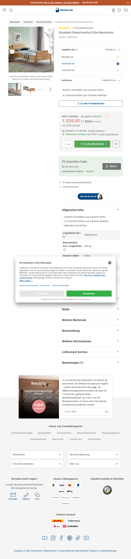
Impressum (19, 551)
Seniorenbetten (38, 439)
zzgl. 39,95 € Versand (71, 125)
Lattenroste (75, 439)
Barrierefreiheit (82, 551)
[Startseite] (64, 10)
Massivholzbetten (86, 433)
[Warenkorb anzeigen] (126, 10)
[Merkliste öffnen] (119, 10)
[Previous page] (12, 51)
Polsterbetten (64, 433)
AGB (27, 551)
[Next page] (50, 51)
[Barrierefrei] (113, 10)
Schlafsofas (94, 439)
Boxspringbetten (111, 433)
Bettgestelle (44, 433)
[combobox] (67, 144)
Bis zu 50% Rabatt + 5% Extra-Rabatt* (61, 3)
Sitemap (93, 551)
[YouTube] (86, 538)
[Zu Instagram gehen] (53, 538)
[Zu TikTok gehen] (78, 538)
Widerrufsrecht (50, 551)
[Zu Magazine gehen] (44, 538)
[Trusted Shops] (107, 490)
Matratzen (58, 439)
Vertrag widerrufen (66, 551)
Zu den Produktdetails (92, 103)
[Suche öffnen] (11, 10)
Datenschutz (36, 551)
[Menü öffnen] (5, 10)
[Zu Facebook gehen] (61, 538)
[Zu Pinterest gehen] (69, 538)
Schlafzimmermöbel (21, 433)
